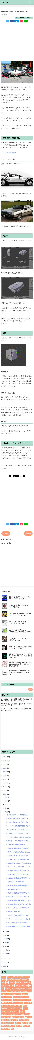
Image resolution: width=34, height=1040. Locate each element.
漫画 (23, 1023)
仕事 (19, 1017)
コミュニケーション (24, 997)
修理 (23, 1017)
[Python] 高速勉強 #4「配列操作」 (18, 885)
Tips (27, 985)
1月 (6, 953)
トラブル (12, 1008)
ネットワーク (10, 1011)
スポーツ (28, 1000)
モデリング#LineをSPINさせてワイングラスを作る (14, 476)
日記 (6, 1023)
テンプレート (13, 1005)
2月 (6, 950)
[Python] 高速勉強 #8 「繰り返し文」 (18, 818)
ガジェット (4, 997)
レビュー (14, 1017)
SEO (9, 985)
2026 (5, 757)
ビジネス (22, 1011)
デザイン (29, 17)
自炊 (14, 1025)
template (19, 991)
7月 (6, 931)
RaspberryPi (27, 982)
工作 (24, 1020)
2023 (5, 768)
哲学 (17, 1020)
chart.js (30, 988)
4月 (6, 942)
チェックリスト (28, 1002)
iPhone (6, 991)
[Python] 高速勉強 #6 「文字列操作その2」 (19, 848)
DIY (28, 976)
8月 (6, 812)
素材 (3, 1025)
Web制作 (17, 988)
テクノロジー (5, 1005)
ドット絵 (25, 1008)
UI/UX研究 (7, 988)
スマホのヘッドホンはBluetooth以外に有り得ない (19, 837)
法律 (20, 1023)
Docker (4, 979)
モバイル (9, 1017)
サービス (10, 1000)
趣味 (24, 1025)
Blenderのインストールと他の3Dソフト (10, 476)
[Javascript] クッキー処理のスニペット (19, 908)
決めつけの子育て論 (14, 911)
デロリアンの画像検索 (8, 153)
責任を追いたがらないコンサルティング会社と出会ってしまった (19, 829)
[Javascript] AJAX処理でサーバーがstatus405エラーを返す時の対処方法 (19, 867)
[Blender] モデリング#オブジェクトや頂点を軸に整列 (19, 874)
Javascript (12, 982)
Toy (3, 988)
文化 (3, 1023)
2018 (5, 787)
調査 (21, 1025)
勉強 (3, 1020)
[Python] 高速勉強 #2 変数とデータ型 (19, 900)
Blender (22, 17)
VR (12, 988)
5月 (6, 939)
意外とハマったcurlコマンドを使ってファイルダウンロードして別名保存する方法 (20, 655)
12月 (6, 797)
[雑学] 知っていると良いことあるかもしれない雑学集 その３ (19, 896)
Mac (21, 982)
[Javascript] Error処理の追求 (16, 844)
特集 (27, 1023)
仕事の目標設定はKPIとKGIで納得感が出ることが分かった (19, 904)
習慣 (10, 1025)
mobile (11, 991)
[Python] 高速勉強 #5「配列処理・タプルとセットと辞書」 (19, 878)
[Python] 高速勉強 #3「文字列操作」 (19, 893)
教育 (28, 1020)
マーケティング (20, 1014)
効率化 (30, 1017)
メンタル (27, 1014)
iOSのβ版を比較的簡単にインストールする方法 (19, 915)
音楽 (12, 1028)
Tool (30, 985)
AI (5, 976)
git (2, 991)
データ (25, 1005)
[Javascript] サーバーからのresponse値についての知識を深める (19, 855)
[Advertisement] (17, 39)
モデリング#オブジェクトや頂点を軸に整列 (17, 476)
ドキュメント (18, 1008)
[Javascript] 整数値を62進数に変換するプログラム (19, 826)
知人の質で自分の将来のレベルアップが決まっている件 (19, 870)
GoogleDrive (25, 979)
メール (3, 1017)
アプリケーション (12, 994)
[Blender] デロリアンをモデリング (17, 833)
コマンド (15, 997)
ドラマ (3, 1011)
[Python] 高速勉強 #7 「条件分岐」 (17, 822)
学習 (20, 1020)
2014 (5, 962)
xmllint (25, 991)
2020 (5, 779)
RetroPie (4, 985)
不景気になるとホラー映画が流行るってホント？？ (19, 815)
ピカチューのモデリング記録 (24, 476)
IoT (7, 982)
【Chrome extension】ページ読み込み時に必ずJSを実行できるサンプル (19, 919)
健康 (26, 1017)
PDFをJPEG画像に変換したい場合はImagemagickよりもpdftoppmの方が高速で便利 (20, 664)
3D (17, 17)
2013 (5, 966)
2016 (5, 794)
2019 (5, 783)
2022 (5, 772)
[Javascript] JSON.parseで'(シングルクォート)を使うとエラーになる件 (20, 672)
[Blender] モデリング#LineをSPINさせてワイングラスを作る (19, 926)
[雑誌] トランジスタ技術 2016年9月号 (18, 841)
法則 (16, 1023)
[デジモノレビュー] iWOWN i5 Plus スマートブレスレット (19, 859)
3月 (6, 946)
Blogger (23, 1036)
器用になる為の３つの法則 (16, 881)
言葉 (17, 1025)
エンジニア (25, 994)
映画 (10, 1023)
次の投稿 (5, 533)
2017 (5, 790)
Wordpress (23, 988)
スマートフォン (5, 1002)
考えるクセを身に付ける (15, 889)
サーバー (4, 1000)
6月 (6, 935)
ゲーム (10, 997)
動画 (6, 1020)
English (9, 979)
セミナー (21, 1002)
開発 (28, 1025)
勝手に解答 (11, 1020)
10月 (6, 804)
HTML (3, 982)
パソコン (16, 1011)
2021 (5, 775)
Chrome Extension (21, 976)
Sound (17, 985)
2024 (5, 764)
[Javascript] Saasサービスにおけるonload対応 (19, 863)
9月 (6, 808)
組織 (6, 1025)
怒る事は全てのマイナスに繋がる (18, 922)
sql (15, 991)
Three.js (22, 985)
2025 (5, 760)
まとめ (30, 991)
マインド (13, 1014)
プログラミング (5, 1014)
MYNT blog (4, 2)
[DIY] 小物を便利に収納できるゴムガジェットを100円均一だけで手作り (19, 852)
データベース (5, 1008)
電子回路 (7, 1028)
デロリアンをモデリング (21, 476)
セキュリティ (14, 1002)
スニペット (21, 1000)
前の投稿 (28, 533)
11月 (6, 801)
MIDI (17, 982)
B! (16, 21)
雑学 (3, 1028)
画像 (30, 1023)
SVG (13, 985)
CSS (14, 976)
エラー (19, 994)
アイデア (4, 994)
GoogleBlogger (16, 979)
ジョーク (15, 1000)
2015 (5, 958)
